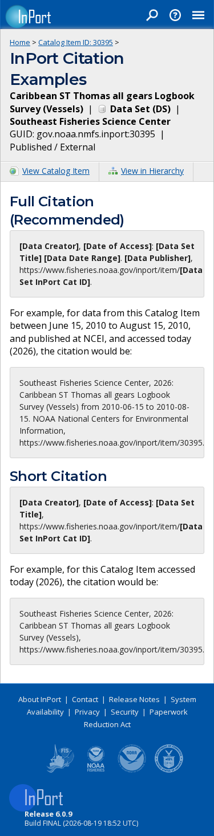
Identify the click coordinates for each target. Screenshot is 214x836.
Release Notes (134, 699)
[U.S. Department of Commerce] (169, 770)
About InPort (39, 699)
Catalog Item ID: (75, 42)
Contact (85, 699)
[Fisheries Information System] (59, 770)
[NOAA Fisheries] (96, 770)
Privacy (87, 712)
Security (125, 712)
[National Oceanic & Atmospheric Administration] (132, 770)
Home (20, 42)
